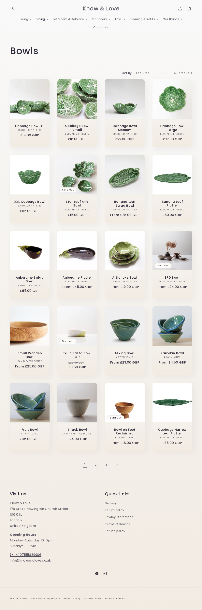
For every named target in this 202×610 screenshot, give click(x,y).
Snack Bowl (77, 429)
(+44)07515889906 (25, 554)
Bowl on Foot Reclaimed (125, 431)
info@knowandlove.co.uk (30, 560)
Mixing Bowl (125, 353)
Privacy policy (92, 598)
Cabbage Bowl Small (77, 128)
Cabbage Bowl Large (172, 128)
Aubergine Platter (77, 277)
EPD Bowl (172, 277)
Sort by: (127, 73)
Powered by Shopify (48, 598)
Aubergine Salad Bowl (30, 279)
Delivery (111, 503)
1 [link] (85, 464)
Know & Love (28, 598)
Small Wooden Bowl (30, 355)
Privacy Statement (119, 517)
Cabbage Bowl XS (30, 126)
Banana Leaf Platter (172, 203)
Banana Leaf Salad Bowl (125, 204)
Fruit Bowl (30, 429)
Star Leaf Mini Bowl (77, 203)
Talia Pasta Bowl (77, 353)
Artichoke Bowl (124, 277)
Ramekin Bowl (172, 353)
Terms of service (115, 598)
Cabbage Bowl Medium (125, 128)
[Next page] (117, 464)
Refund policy (115, 531)
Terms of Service (117, 524)
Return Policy (114, 510)
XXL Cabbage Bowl (29, 202)
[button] (14, 8)
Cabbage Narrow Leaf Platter (172, 431)
